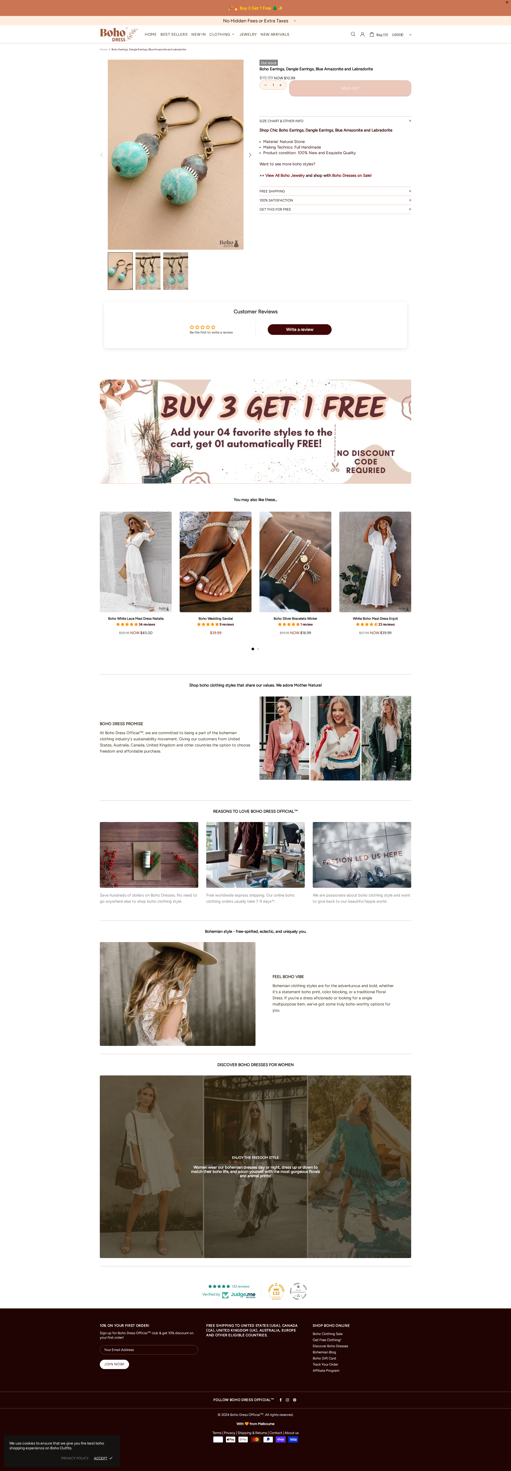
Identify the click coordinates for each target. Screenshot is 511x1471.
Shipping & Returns (252, 1433)
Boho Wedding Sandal (216, 619)
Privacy (229, 1433)
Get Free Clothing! (327, 1340)
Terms (216, 1433)
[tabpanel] (136, 579)
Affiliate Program (326, 1371)
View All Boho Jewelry (285, 175)
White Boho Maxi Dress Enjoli (375, 619)
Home (103, 49)
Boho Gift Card (324, 1358)
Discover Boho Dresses (330, 1346)
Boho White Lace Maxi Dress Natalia (136, 619)
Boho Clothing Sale (328, 1334)
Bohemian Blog (324, 1352)
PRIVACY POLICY (75, 1458)
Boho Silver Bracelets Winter (295, 619)
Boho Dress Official (119, 34)
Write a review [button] (300, 329)
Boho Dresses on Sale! (352, 175)
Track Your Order (325, 1364)
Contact (275, 1433)
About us (292, 1433)
